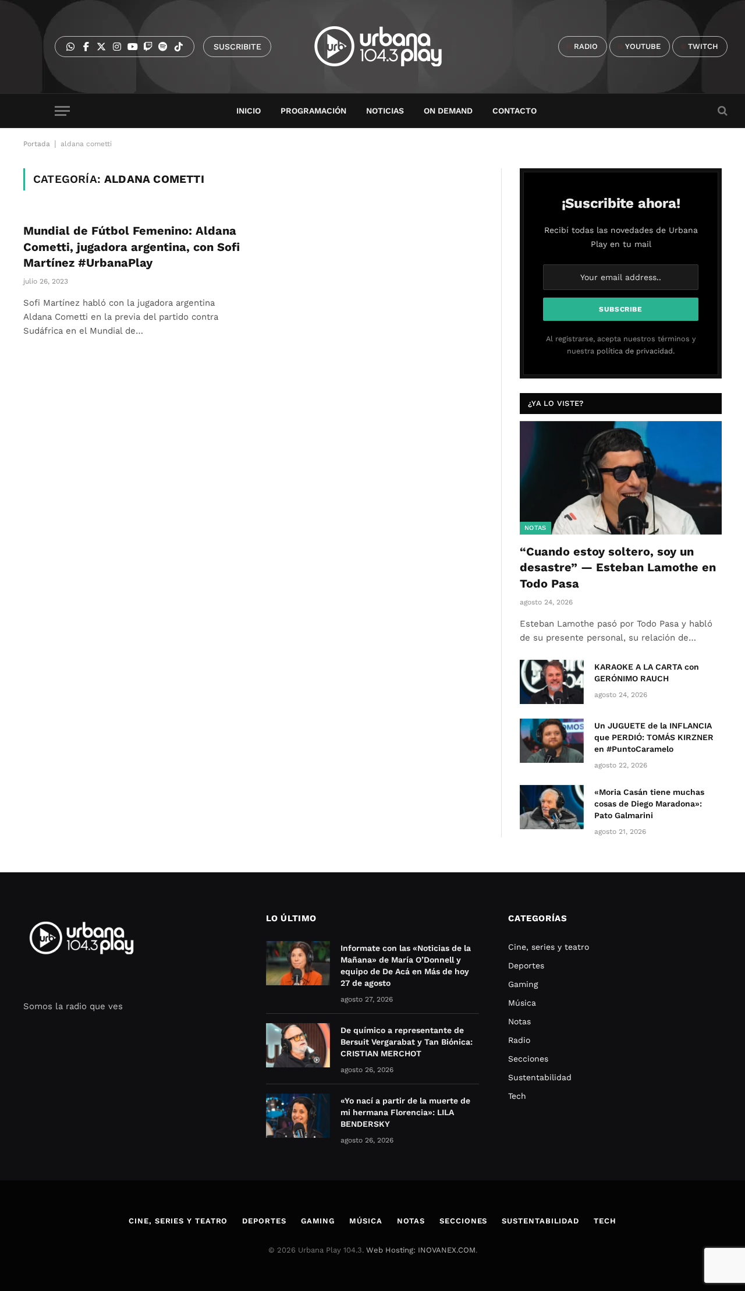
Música (522, 1002)
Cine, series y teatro (548, 947)
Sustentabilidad (540, 1077)
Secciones (528, 1058)
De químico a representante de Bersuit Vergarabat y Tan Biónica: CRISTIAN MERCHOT (406, 1041)
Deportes (526, 965)
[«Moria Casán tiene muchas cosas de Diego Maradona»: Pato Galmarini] (552, 807)
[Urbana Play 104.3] (391, 46)
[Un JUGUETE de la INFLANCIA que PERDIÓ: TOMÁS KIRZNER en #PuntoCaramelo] (552, 741)
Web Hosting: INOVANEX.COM (421, 1250)
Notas (535, 528)
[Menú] (62, 111)
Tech (517, 1096)
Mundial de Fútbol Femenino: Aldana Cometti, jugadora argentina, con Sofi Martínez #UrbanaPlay (131, 246)
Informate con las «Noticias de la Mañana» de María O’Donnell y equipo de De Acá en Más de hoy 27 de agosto (405, 965)
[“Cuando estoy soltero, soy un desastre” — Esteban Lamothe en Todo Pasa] (621, 478)
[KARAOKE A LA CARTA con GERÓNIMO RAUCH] (552, 682)
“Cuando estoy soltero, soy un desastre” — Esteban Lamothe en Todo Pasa (618, 567)
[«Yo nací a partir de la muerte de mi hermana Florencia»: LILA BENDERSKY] (298, 1116)
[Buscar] (721, 111)
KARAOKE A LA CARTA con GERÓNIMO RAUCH (646, 672)
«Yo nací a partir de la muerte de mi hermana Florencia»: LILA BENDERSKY (405, 1112)
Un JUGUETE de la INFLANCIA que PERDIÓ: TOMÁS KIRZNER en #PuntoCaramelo (654, 737)
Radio (519, 1040)
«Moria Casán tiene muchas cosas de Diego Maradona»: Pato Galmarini (649, 803)
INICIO (248, 110)
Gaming (523, 984)
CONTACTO (514, 110)
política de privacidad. (636, 350)
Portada (36, 144)
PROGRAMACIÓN (313, 110)
